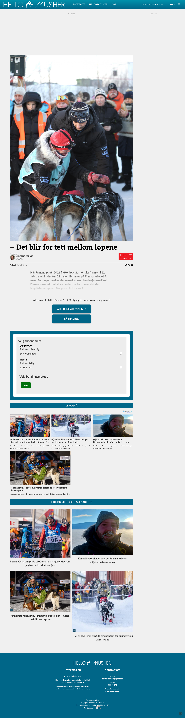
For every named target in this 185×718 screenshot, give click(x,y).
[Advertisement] (71, 34)
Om (114, 4)
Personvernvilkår (92, 700)
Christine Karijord (112, 691)
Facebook (79, 4)
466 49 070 (127, 255)
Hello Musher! (98, 4)
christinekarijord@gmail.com (112, 679)
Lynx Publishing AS (101, 705)
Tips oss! (127, 258)
